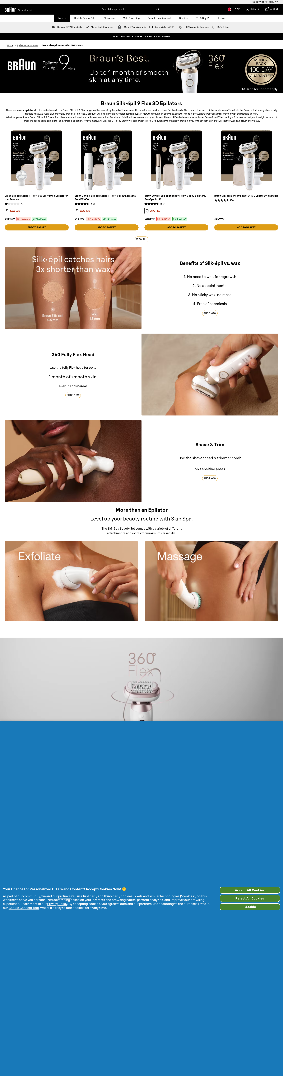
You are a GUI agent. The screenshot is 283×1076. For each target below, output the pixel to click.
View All (141, 239)
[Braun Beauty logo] (19, 9)
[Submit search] (157, 9)
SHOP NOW (210, 313)
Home (10, 45)
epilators (30, 110)
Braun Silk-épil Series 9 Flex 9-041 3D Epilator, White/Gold (246, 195)
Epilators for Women (27, 45)
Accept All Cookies (250, 890)
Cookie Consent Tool (24, 908)
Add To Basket (37, 227)
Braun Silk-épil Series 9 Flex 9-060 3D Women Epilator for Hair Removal (36, 197)
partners (64, 896)
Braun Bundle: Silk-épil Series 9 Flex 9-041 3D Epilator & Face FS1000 (105, 197)
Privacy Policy (57, 904)
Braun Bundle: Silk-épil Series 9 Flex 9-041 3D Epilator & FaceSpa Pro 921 (175, 197)
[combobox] (130, 9)
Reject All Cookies (249, 898)
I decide (249, 907)
